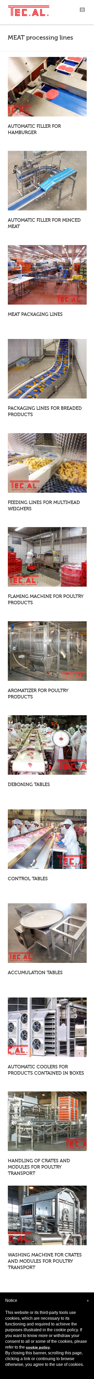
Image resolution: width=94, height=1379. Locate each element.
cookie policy (38, 1347)
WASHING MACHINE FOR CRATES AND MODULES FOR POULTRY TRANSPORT (45, 1261)
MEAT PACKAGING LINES (35, 314)
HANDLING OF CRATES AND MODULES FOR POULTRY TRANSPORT (39, 1167)
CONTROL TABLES (28, 878)
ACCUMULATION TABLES (35, 972)
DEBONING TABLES (29, 784)
